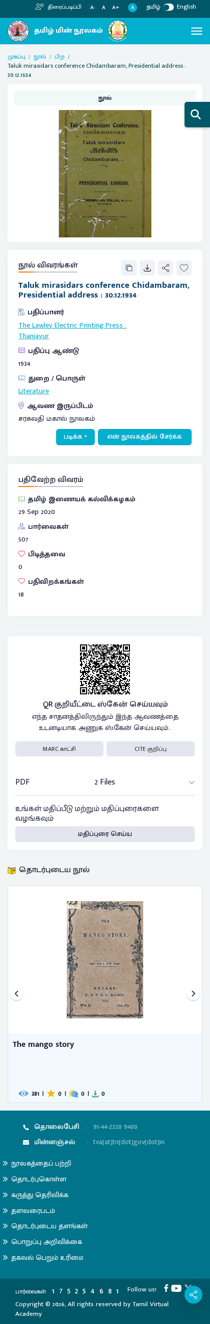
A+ (115, 8)
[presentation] (16, 994)
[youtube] (178, 1287)
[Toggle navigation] (196, 31)
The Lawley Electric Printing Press (70, 325)
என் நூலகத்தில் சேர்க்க (145, 436)
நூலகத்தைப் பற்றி (41, 1163)
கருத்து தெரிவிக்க (39, 1195)
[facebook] (167, 1287)
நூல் (40, 56)
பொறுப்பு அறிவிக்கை (46, 1241)
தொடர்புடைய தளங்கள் (49, 1226)
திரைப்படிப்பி (64, 7)
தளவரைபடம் (33, 1210)
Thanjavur (33, 336)
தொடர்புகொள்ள (38, 1179)
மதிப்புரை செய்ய (105, 834)
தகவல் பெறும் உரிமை (47, 1257)
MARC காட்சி (59, 749)
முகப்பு (16, 56)
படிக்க (73, 436)
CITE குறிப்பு (151, 749)
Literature (33, 391)
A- (92, 8)
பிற (60, 56)
